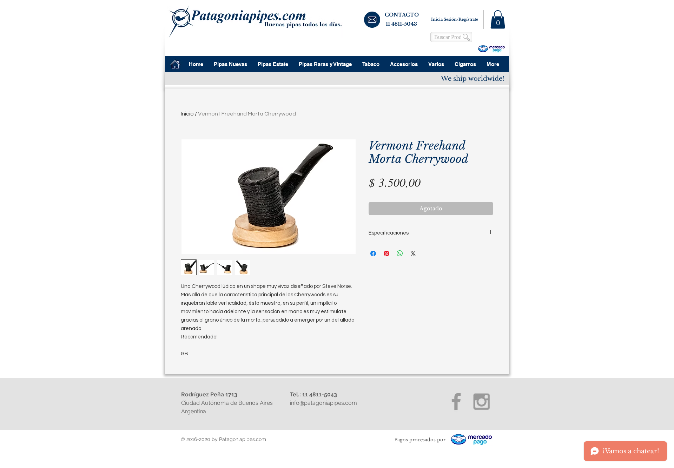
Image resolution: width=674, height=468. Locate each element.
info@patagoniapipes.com (323, 403)
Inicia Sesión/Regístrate (454, 19)
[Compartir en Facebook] (373, 253)
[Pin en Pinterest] (386, 253)
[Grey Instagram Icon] (481, 401)
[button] (497, 19)
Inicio (187, 114)
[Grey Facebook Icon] (456, 401)
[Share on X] (413, 253)
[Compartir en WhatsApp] (400, 253)
